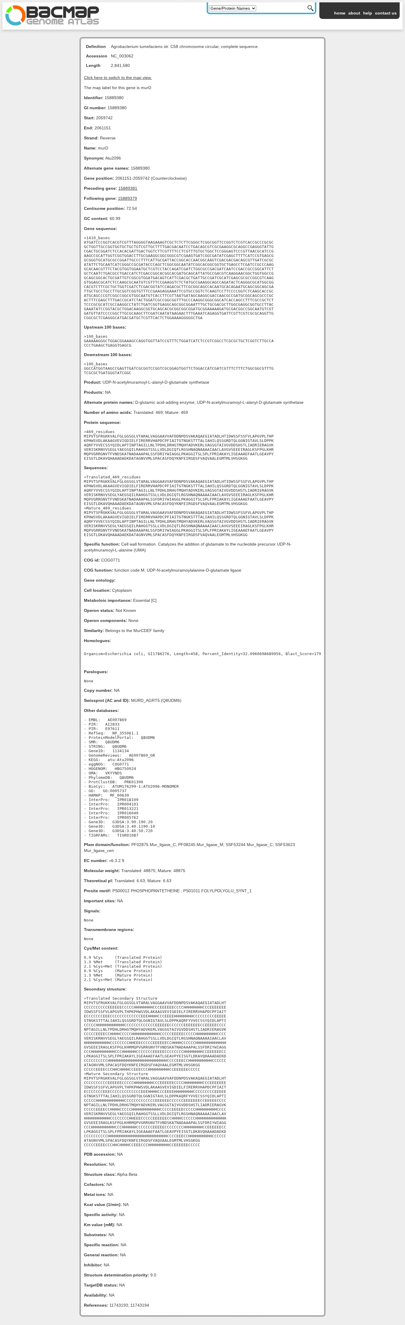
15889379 (127, 198)
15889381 (127, 188)
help (367, 13)
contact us (386, 13)
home (339, 13)
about (354, 13)
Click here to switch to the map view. (118, 77)
